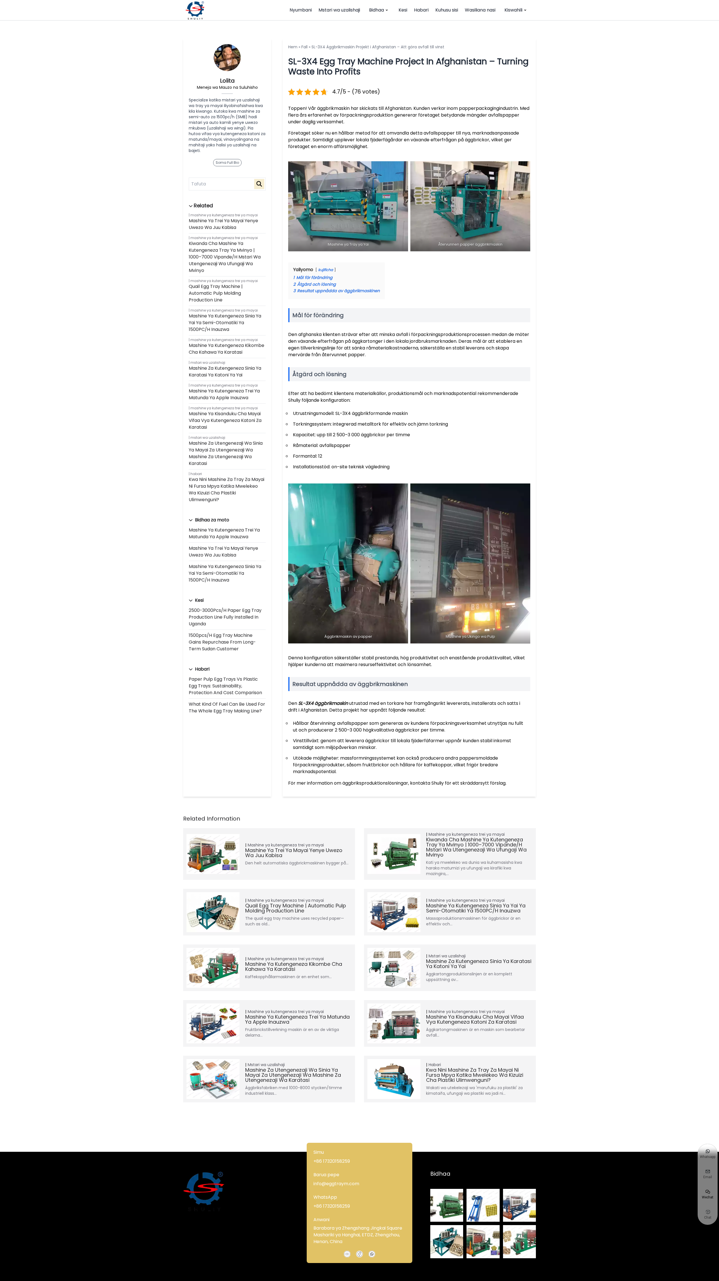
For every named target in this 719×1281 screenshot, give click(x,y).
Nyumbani (301, 10)
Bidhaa (376, 10)
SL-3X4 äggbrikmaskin (323, 703)
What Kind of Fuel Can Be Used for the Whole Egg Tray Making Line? (227, 707)
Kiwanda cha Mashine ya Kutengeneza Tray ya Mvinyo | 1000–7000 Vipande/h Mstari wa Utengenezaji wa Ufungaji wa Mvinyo (225, 257)
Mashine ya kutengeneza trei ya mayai (224, 215)
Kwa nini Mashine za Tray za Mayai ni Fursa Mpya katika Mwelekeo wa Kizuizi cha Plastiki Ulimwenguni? (226, 489)
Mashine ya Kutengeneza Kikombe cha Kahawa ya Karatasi (226, 348)
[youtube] (347, 1254)
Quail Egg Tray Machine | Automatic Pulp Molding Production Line (216, 293)
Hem (292, 47)
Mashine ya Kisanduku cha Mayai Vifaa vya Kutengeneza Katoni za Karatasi (225, 420)
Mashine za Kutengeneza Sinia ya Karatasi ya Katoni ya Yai (225, 371)
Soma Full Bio (227, 162)
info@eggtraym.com (336, 1183)
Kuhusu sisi (446, 10)
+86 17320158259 (331, 1161)
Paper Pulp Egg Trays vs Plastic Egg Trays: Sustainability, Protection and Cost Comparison (225, 686)
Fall (304, 47)
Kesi (403, 10)
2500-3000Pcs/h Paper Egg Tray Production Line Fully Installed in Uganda (225, 617)
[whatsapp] (371, 1254)
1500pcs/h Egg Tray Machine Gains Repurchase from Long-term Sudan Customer (222, 642)
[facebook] (359, 1254)
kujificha (325, 269)
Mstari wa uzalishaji (339, 10)
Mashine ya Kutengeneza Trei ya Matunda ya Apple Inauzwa (224, 394)
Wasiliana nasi (480, 10)
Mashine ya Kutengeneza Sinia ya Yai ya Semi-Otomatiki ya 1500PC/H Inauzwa (225, 323)
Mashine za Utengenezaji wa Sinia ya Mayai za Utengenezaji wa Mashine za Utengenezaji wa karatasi (226, 453)
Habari (421, 10)
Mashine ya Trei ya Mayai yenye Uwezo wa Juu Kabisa (223, 224)
